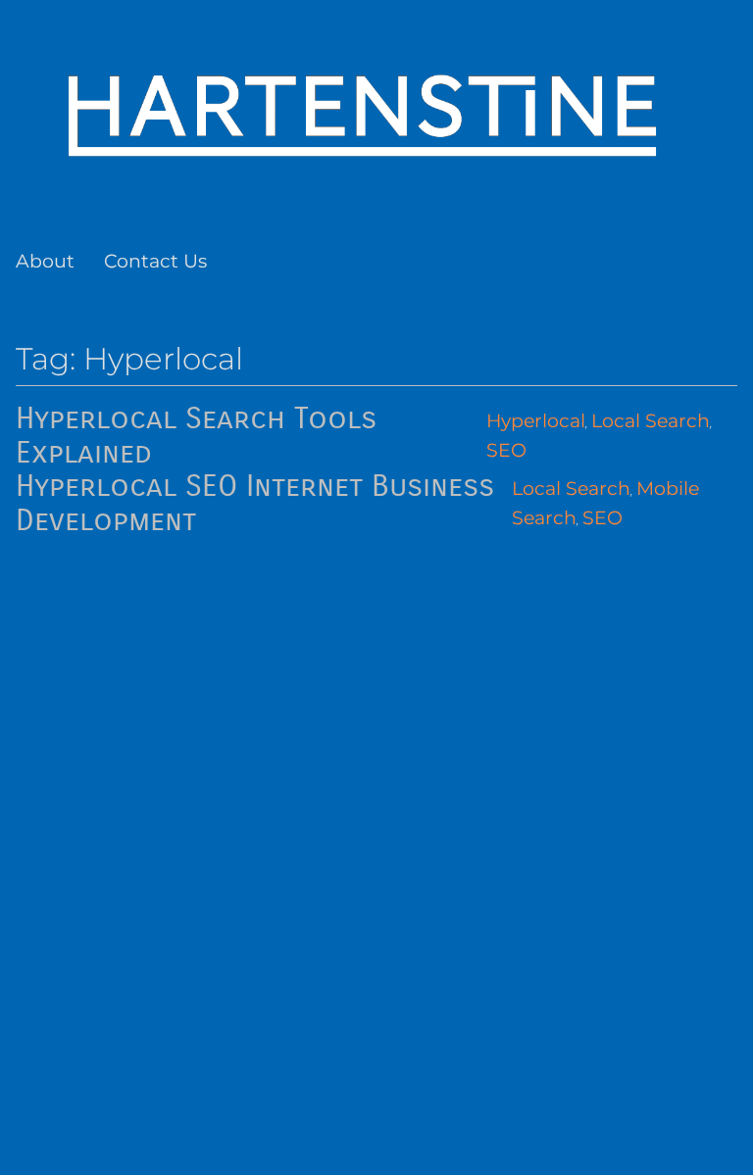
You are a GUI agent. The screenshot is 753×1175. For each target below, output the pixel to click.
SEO (506, 450)
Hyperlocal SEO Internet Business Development (255, 503)
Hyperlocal (535, 421)
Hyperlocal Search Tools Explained (196, 435)
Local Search (650, 421)
